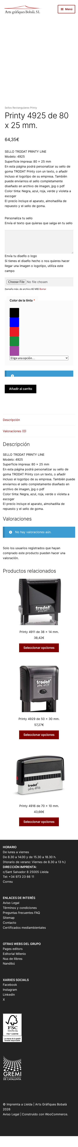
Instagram (10, 989)
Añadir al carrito (20, 389)
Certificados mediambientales (24, 927)
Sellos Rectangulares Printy (21, 107)
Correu (8, 881)
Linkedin (9, 994)
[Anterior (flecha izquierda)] (4, 1145)
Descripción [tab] (11, 420)
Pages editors (13, 949)
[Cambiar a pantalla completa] (13, 1139)
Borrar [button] (43, 289)
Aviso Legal (11, 903)
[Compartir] (23, 1139)
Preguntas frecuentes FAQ (21, 913)
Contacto (9, 923)
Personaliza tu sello (19, 218)
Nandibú (9, 963)
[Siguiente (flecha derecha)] (13, 1145)
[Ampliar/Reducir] (4, 1139)
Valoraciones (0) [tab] (14, 431)
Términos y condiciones (20, 908)
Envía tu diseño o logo (21, 256)
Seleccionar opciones (39, 648)
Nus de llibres (12, 959)
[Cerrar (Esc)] (33, 1139)
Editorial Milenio (14, 954)
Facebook (10, 985)
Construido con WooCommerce (44, 1114)
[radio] (39, 313)
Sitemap (9, 918)
